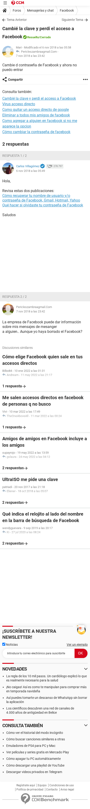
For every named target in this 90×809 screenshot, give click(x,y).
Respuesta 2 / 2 (14, 297)
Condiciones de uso (61, 785)
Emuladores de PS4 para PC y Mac (30, 746)
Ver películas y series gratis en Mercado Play (37, 752)
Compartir (15, 79)
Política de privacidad (29, 789)
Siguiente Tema (72, 20)
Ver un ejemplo (77, 644)
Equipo (42, 785)
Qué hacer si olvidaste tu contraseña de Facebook (42, 205)
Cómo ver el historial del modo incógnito (34, 733)
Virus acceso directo (18, 104)
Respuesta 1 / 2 (14, 155)
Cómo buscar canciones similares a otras (35, 739)
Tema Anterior (17, 20)
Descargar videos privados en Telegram (34, 772)
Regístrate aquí (25, 785)
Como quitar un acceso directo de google (35, 109)
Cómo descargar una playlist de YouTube (35, 765)
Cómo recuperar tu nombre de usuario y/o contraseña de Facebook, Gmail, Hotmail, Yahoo (41, 198)
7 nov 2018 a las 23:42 (30, 56)
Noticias (11, 644)
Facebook (67, 10)
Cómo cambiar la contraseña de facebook (36, 132)
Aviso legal (67, 789)
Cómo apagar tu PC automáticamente (33, 759)
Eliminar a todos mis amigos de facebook (36, 115)
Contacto (52, 789)
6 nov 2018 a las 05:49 (30, 171)
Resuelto (33, 37)
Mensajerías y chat (40, 10)
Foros (17, 10)
